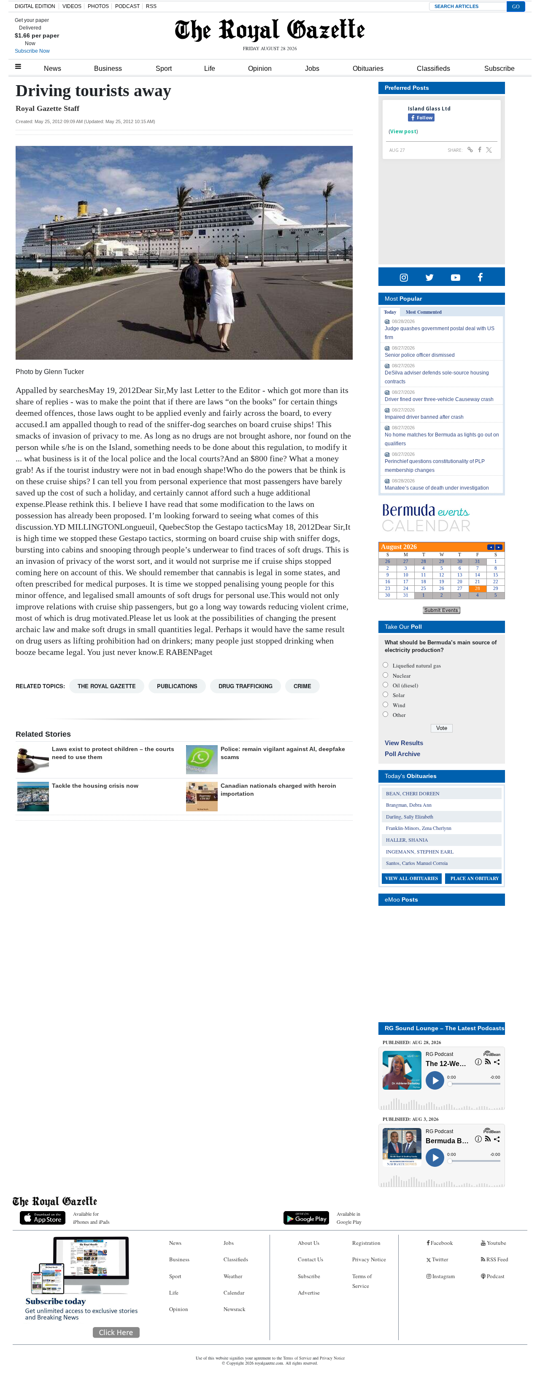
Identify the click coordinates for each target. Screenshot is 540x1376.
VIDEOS (71, 6)
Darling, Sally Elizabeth (409, 816)
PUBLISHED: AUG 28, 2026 (412, 1042)
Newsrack (235, 1309)
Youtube (496, 1243)
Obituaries (368, 68)
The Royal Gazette (107, 686)
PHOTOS (98, 6)
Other (399, 715)
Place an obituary (475, 878)
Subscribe (499, 68)
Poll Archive (402, 753)
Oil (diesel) (405, 685)
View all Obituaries (411, 878)
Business (108, 68)
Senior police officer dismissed (420, 355)
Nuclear (401, 675)
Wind (399, 705)
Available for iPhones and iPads (91, 1217)
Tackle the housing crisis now (95, 785)
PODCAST (127, 6)
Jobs (312, 68)
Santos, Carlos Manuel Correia (417, 862)
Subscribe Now (32, 51)
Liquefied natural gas (417, 665)
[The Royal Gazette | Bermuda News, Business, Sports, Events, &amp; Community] (270, 30)
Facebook (441, 1243)
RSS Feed (496, 1259)
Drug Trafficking (246, 686)
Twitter (439, 1259)
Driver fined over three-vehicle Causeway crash (439, 399)
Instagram (443, 1276)
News (52, 68)
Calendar (234, 1292)
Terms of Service (362, 1281)
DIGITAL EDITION (35, 6)
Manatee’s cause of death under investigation (437, 488)
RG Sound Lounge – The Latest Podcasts (445, 1028)
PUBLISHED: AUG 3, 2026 (411, 1119)
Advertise (309, 1292)
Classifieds (433, 68)
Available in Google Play (349, 1217)
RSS (151, 6)
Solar (399, 695)
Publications (177, 686)
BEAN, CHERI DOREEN (413, 793)
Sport (164, 68)
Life (209, 68)
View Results (404, 742)
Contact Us (310, 1259)
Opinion (260, 68)
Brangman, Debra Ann (409, 804)
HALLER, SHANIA (407, 839)
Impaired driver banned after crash (424, 417)
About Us (308, 1243)
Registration (366, 1243)
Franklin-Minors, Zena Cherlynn (418, 827)
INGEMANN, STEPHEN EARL (420, 851)
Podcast (495, 1276)
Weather (233, 1276)
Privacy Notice (369, 1259)
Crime (302, 686)
